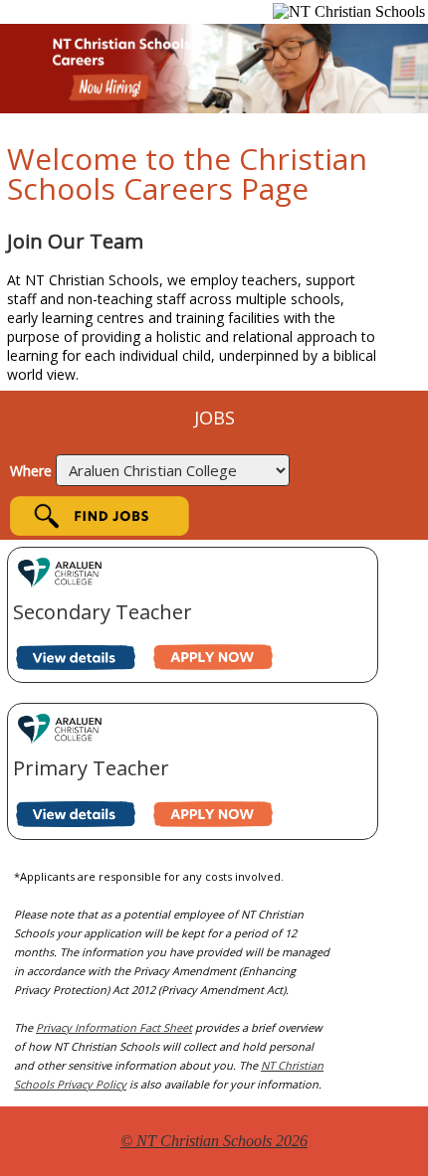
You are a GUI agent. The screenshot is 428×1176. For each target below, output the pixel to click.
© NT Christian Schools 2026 (214, 1140)
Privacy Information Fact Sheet (114, 1027)
